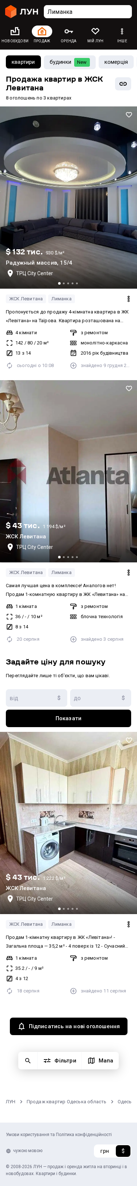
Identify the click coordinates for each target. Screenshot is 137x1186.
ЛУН (11, 1101)
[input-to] (101, 698)
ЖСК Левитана (26, 298)
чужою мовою (27, 1150)
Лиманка (61, 298)
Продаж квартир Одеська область (67, 1101)
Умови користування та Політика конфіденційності (59, 1134)
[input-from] (36, 698)
